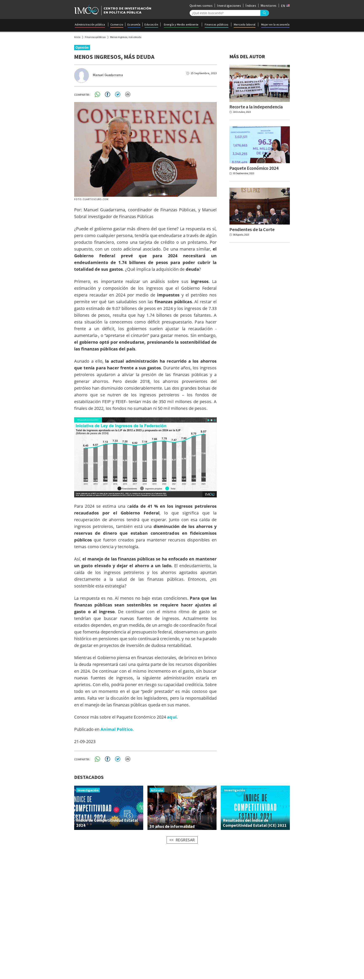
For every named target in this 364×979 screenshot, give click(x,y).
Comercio (116, 24)
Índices (250, 5)
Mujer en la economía (275, 24)
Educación (151, 24)
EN (283, 6)
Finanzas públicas (216, 24)
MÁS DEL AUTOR (247, 56)
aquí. (172, 717)
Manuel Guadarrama (108, 75)
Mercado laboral (245, 24)
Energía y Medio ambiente (181, 24)
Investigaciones (229, 5)
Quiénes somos (201, 5)
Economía (133, 24)
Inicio (77, 37)
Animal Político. (117, 729)
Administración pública (90, 24)
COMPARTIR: (82, 95)
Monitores (269, 5)
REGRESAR (185, 839)
